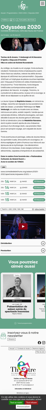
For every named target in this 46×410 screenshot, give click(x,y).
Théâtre (5, 20)
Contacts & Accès (23, 348)
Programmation (12, 13)
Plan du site (40, 352)
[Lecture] (23, 226)
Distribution (6, 243)
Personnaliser (23, 407)
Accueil (3, 13)
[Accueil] (23, 366)
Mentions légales (38, 348)
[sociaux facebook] (39, 342)
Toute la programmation (25, 323)
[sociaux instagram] (43, 342)
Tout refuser (31, 402)
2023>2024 (23, 13)
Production (6, 250)
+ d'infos (17, 298)
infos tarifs (39, 209)
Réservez (40, 181)
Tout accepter (16, 402)
